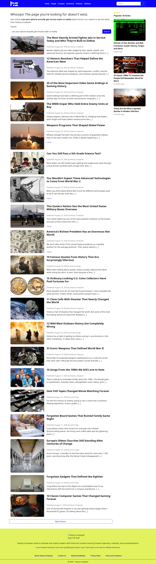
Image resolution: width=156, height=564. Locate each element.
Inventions (70, 10)
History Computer (77, 53)
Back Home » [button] (61, 527)
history (49, 148)
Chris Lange (74, 456)
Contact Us (62, 562)
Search (13, 32)
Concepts (61, 10)
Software (87, 10)
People (53, 10)
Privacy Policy (95, 562)
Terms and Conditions (114, 562)
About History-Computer (43, 562)
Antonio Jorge (75, 272)
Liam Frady (74, 403)
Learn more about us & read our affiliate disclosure (100, 553)
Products (79, 10)
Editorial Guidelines (78, 562)
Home (47, 10)
